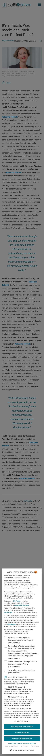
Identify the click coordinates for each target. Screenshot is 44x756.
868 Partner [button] (16, 601)
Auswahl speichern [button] (22, 733)
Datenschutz (25, 746)
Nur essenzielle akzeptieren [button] (22, 739)
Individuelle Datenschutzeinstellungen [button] (22, 743)
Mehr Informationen (11, 746)
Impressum (35, 746)
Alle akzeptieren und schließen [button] (22, 727)
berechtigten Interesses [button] (21, 605)
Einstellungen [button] (8, 612)
